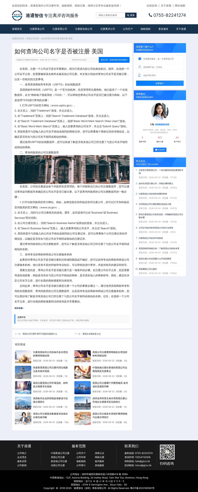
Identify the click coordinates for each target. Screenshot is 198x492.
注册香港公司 (37, 28)
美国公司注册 (58, 457)
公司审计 (81, 465)
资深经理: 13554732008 (137, 457)
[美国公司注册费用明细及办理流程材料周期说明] (82, 356)
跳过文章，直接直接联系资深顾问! (114, 60)
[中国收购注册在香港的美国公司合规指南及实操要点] (82, 372)
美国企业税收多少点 (91, 334)
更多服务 (163, 28)
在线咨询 (152, 5)
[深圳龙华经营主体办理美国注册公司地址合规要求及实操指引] (82, 403)
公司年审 (81, 457)
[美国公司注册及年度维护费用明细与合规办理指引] (82, 418)
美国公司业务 (33, 38)
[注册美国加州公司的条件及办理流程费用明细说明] (23, 356)
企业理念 (22, 457)
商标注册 (99, 457)
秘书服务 (99, 461)
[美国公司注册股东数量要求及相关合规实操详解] (23, 418)
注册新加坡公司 (83, 28)
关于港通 (166, 5)
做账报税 (145, 28)
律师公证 (99, 453)
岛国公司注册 (58, 465)
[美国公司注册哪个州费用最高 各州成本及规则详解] (82, 387)
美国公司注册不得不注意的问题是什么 (40, 334)
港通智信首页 (18, 38)
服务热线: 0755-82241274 (139, 453)
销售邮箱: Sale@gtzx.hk (137, 461)
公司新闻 (22, 465)
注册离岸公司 (107, 28)
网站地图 (180, 5)
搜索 (132, 15)
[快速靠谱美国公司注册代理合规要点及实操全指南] (23, 372)
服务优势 (22, 461)
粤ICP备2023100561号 (142, 488)
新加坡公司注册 (59, 461)
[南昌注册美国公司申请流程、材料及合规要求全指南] (23, 387)
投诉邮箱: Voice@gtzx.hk (138, 465)
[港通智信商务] (17, 15)
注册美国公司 (59, 28)
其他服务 (99, 465)
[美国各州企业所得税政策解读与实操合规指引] (23, 403)
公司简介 (22, 453)
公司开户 (128, 28)
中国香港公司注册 (60, 453)
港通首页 (17, 28)
